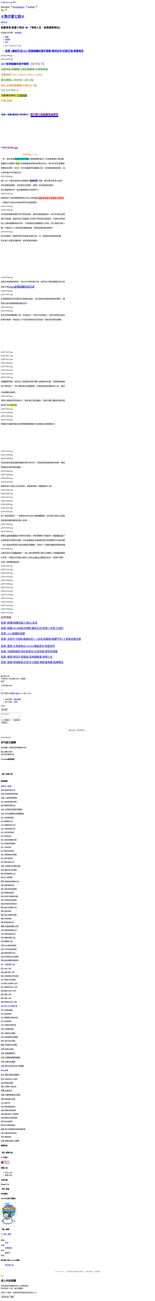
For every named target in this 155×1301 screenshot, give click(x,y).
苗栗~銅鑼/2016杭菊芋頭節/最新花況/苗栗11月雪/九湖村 (32, 628)
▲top (3, 705)
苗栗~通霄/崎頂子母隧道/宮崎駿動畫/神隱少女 (27, 656)
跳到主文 (4, 22)
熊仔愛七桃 (9, 1265)
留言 (17, 693)
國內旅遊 (17, 699)
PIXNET (61, 1271)
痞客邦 (12, 693)
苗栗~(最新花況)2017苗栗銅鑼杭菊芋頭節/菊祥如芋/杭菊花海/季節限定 (44, 51)
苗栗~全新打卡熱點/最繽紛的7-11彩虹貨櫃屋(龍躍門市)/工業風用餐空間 (41, 639)
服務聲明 (97, 1271)
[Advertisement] (25, 128)
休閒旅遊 (18, 33)
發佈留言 (4, 722)
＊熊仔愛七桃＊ (12, 16)
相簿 (6, 37)
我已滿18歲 (5, 1297)
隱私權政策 (89, 1271)
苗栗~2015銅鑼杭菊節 (13, 633)
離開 (12, 1297)
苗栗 (15, 702)
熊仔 (2, 681)
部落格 (7, 39)
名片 (6, 42)
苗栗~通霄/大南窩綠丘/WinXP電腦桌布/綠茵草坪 (28, 646)
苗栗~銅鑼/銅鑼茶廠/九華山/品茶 (19, 622)
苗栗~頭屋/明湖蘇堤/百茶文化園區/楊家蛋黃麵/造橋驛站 (32, 662)
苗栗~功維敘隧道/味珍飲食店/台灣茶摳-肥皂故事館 (29, 651)
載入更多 (4, 709)
